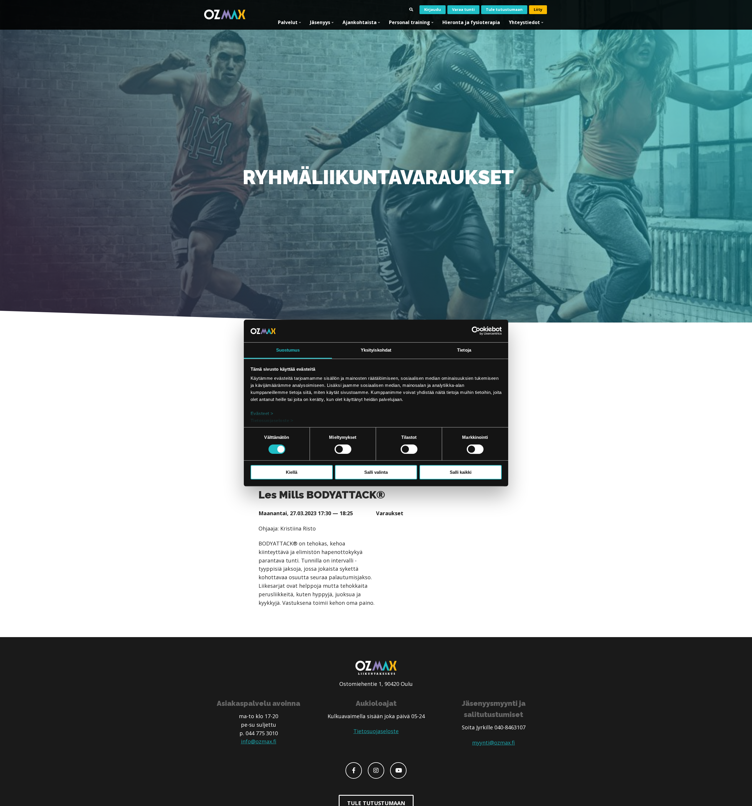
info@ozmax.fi (258, 741)
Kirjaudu (432, 9)
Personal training (409, 22)
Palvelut (288, 22)
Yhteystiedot (524, 22)
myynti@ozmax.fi (493, 742)
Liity (538, 9)
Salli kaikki (460, 472)
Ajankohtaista (360, 22)
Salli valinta (376, 472)
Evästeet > (262, 413)
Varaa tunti (463, 9)
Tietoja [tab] (464, 349)
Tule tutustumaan (504, 9)
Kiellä (291, 472)
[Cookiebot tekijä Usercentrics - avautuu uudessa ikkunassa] (476, 331)
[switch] (343, 449)
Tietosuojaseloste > (272, 420)
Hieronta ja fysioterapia (471, 22)
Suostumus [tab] (288, 349)
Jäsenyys (320, 22)
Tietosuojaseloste (376, 731)
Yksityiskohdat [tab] (376, 349)
